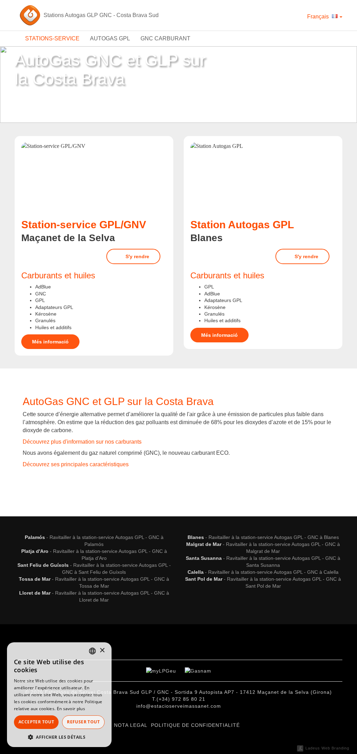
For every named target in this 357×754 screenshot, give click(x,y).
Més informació (50, 341)
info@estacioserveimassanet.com (178, 706)
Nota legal (130, 725)
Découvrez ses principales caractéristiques (76, 464)
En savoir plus (71, 709)
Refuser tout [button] (83, 722)
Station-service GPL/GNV (83, 224)
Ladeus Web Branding (327, 748)
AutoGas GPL (110, 38)
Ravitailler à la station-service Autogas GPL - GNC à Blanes (273, 537)
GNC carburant (165, 38)
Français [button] (318, 16)
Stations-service (52, 38)
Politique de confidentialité (195, 725)
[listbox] (92, 651)
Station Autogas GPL (242, 224)
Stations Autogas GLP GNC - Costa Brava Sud (101, 15)
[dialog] (59, 694)
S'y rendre (136, 256)
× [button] (102, 650)
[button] (59, 736)
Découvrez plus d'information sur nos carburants (82, 442)
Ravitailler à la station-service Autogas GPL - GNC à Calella (273, 572)
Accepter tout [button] (36, 722)
